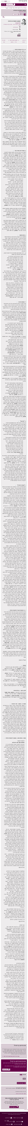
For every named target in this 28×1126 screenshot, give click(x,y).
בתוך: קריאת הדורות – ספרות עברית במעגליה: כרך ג (11, 25)
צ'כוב (19, 35)
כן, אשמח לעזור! (14, 1107)
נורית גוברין (16, 7)
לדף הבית (26, 1109)
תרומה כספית (10, 4)
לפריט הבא (3, 41)
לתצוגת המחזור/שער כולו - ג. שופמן (14, 41)
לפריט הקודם (24, 41)
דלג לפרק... (15, 14)
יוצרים (21, 7)
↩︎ (10, 1039)
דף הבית (25, 7)
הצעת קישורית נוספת (20, 1093)
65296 (6, 1)
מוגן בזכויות (15, 27)
